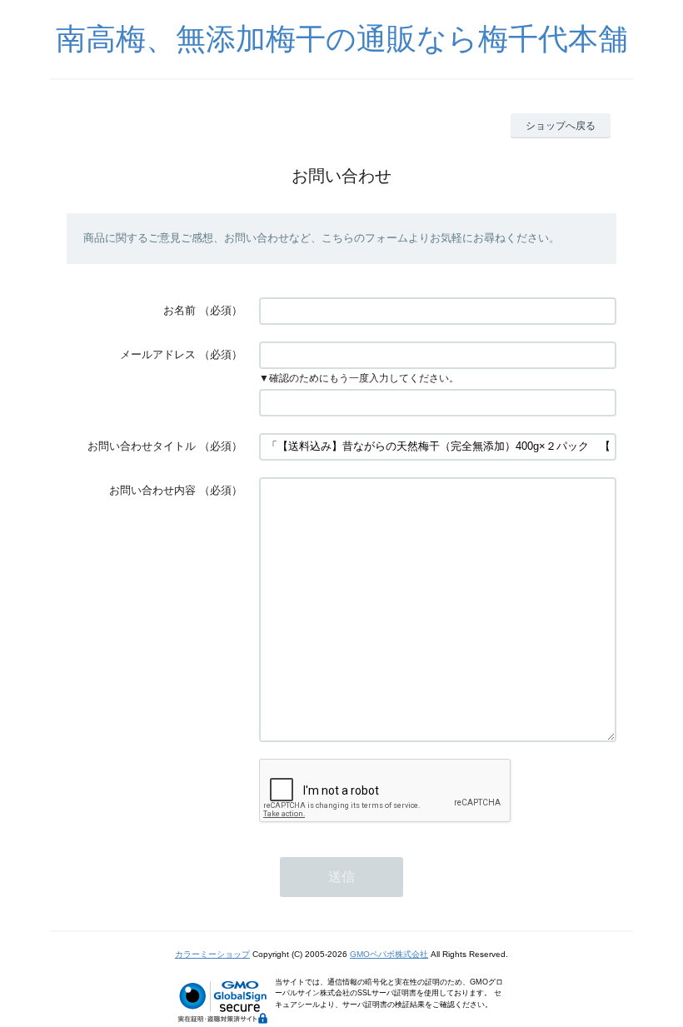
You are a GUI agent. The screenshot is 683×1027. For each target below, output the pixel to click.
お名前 (179, 310)
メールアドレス (158, 354)
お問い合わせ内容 (152, 490)
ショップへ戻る (561, 126)
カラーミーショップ (212, 954)
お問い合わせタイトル (141, 446)
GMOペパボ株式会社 (389, 954)
